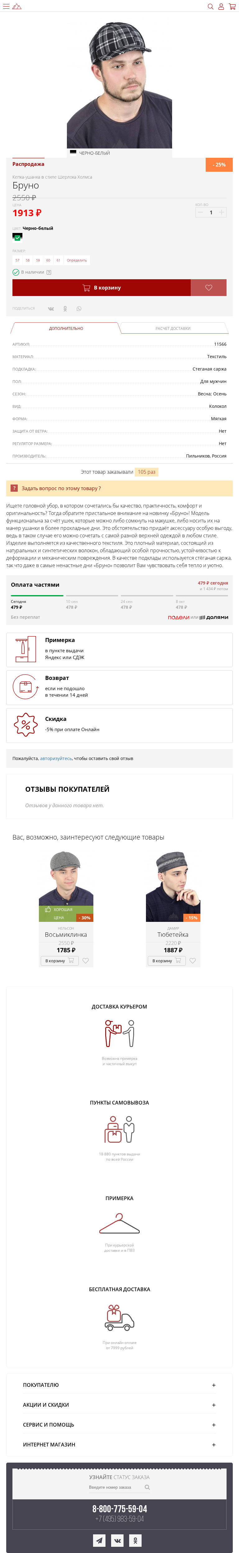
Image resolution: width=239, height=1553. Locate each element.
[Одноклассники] (65, 308)
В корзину (107, 287)
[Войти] (221, 6)
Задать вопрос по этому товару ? (61, 488)
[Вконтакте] (51, 308)
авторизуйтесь (56, 758)
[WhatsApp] (79, 308)
